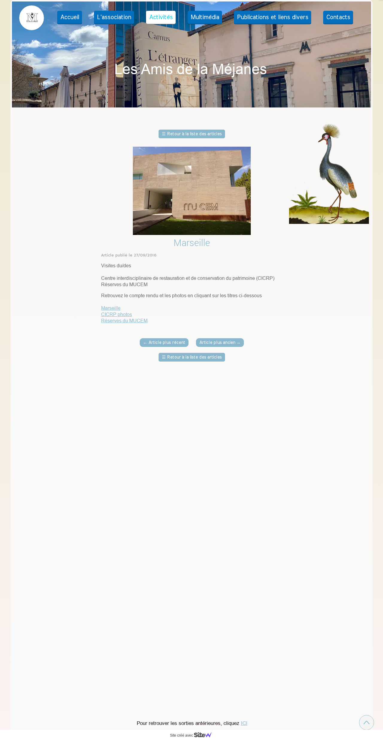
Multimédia (205, 17)
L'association (114, 17)
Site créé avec (182, 735)
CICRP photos (116, 314)
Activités (161, 17)
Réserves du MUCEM (124, 320)
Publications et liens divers (272, 17)
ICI (244, 723)
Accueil (69, 17)
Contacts (338, 17)
